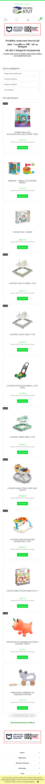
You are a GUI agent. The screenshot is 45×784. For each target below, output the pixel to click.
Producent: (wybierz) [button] (10, 79)
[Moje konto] (28, 19)
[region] (22, 29)
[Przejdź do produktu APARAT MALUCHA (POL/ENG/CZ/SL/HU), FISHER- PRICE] (22, 117)
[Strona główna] (22, 10)
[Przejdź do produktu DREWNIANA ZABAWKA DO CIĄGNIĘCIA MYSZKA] (22, 678)
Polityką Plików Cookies (8, 779)
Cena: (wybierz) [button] (9, 90)
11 (33, 715)
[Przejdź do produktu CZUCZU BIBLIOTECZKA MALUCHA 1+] (22, 576)
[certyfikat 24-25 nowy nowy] (22, 737)
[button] (5, 19)
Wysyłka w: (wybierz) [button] (10, 84)
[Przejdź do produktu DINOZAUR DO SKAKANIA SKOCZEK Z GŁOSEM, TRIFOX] (22, 627)
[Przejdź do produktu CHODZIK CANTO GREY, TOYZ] (22, 320)
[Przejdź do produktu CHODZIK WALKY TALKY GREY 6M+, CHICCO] (22, 473)
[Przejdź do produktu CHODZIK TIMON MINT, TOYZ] (22, 422)
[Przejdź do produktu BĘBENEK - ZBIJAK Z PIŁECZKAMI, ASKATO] (22, 167)
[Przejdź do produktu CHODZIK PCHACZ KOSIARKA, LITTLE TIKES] (22, 371)
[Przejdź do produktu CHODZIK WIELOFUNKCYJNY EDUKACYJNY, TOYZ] (22, 525)
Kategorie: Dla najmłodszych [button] (13, 73)
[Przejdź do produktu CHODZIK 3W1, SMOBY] (22, 217)
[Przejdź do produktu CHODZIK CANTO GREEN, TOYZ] (22, 268)
